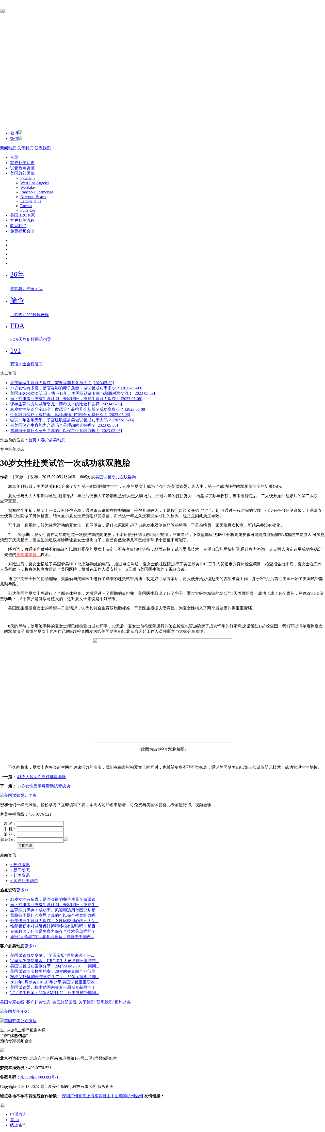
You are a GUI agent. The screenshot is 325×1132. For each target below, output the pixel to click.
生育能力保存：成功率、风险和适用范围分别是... (54, 910)
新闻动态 (8, 148)
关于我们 (25, 148)
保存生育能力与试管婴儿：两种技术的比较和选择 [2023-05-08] (66, 404)
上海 (90, 1096)
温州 (139, 1096)
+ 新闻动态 (20, 870)
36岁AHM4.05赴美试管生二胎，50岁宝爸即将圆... (54, 977)
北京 (82, 1096)
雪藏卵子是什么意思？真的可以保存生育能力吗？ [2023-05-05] (66, 430)
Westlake (27, 187)
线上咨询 (18, 1125)
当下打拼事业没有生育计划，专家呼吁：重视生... (54, 905)
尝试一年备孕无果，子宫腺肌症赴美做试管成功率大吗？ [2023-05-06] (72, 420)
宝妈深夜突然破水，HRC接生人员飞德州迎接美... (54, 961)
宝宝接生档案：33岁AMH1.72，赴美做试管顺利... (54, 993)
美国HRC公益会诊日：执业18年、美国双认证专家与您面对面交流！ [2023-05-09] (82, 393)
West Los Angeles (34, 183)
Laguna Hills (30, 201)
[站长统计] (2, 1106)
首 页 (14, 1120)
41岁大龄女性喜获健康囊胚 (41, 777)
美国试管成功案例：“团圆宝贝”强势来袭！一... (52, 955)
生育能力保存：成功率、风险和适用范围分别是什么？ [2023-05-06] (70, 414)
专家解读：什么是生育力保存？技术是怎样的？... (54, 931)
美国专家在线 (12, 1002)
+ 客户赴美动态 (24, 880)
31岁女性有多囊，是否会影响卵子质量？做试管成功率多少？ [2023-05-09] (76, 388)
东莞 (98, 1096)
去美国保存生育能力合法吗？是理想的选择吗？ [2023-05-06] (64, 425)
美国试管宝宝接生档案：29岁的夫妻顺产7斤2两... (54, 971)
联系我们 (43, 148)
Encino (26, 206)
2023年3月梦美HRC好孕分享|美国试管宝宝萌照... (54, 982)
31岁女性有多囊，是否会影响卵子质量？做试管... (54, 899)
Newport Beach (33, 196)
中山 (115, 1096)
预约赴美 (123, 1002)
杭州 (131, 1096)
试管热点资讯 (22, 168)
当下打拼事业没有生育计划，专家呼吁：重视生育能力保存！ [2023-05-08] (76, 399)
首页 (14, 157)
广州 (74, 1096)
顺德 (123, 1096)
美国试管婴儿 (28, 554)
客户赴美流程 (22, 220)
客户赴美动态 (22, 162)
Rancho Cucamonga (36, 192)
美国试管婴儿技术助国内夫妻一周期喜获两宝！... (54, 987)
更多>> (22, 890)
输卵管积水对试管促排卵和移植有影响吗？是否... (54, 926)
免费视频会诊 (22, 231)
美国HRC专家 (22, 215)
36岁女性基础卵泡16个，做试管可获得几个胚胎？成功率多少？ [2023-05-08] (78, 409)
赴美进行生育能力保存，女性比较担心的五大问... (54, 921)
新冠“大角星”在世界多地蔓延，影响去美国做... (52, 937)
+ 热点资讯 (20, 865)
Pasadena (27, 178)
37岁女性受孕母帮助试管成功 (43, 786)
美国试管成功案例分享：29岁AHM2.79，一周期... (54, 966)
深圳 (66, 1096)
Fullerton (27, 210)
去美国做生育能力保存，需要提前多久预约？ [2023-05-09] (62, 383)
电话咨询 (18, 1114)
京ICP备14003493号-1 (39, 1077)
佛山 (107, 1096)
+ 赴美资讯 (20, 875)
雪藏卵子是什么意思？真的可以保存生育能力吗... (54, 915)
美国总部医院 (22, 173)
